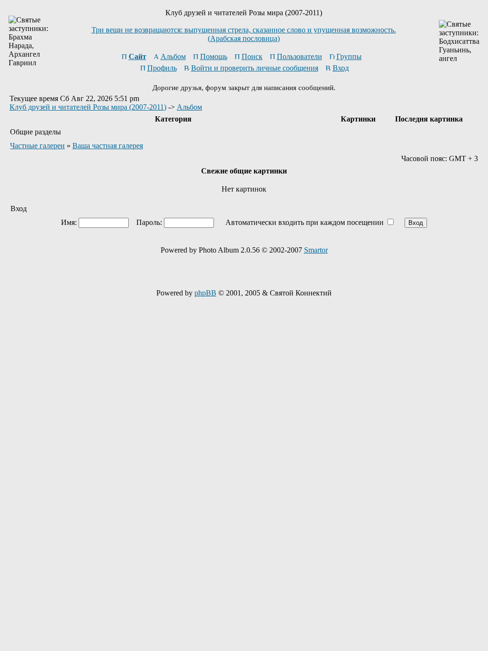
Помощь (213, 56)
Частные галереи (37, 146)
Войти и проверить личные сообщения (254, 68)
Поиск (252, 56)
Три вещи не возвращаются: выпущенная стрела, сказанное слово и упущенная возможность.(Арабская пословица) (244, 34)
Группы (349, 56)
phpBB (205, 293)
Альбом (173, 56)
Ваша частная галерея (107, 146)
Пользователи (299, 56)
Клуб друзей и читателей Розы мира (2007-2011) (88, 107)
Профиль (162, 68)
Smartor (316, 250)
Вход (341, 68)
